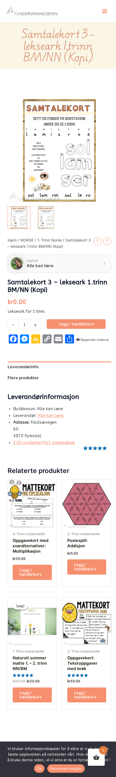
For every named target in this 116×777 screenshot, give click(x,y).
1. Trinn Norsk (49, 240)
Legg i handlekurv (76, 324)
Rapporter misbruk (94, 340)
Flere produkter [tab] (23, 377)
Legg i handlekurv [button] (30, 572)
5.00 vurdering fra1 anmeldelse (44, 442)
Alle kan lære (50, 415)
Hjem (12, 240)
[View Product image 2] (46, 217)
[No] (109, 759)
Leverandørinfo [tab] (23, 366)
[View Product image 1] (19, 217)
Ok (39, 768)
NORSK (27, 240)
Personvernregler (66, 768)
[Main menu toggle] (104, 11)
